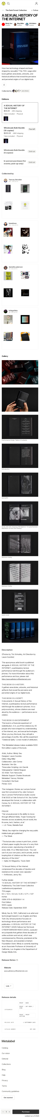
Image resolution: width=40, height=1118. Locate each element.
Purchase (26, 1112)
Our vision (6, 1053)
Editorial (5, 1059)
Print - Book (24, 1003)
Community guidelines (10, 1091)
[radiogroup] (20, 134)
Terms (4, 1086)
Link (7, 986)
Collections (6, 1064)
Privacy (5, 1080)
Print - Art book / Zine (26, 1007)
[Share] (4, 85)
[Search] (8, 3)
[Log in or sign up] (36, 3)
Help (3, 1075)
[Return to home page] (3, 3)
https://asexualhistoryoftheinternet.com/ (16, 679)
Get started (8, 1098)
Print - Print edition (24, 1015)
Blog (3, 1069)
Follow (35, 10)
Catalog (5, 1048)
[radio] (20, 112)
